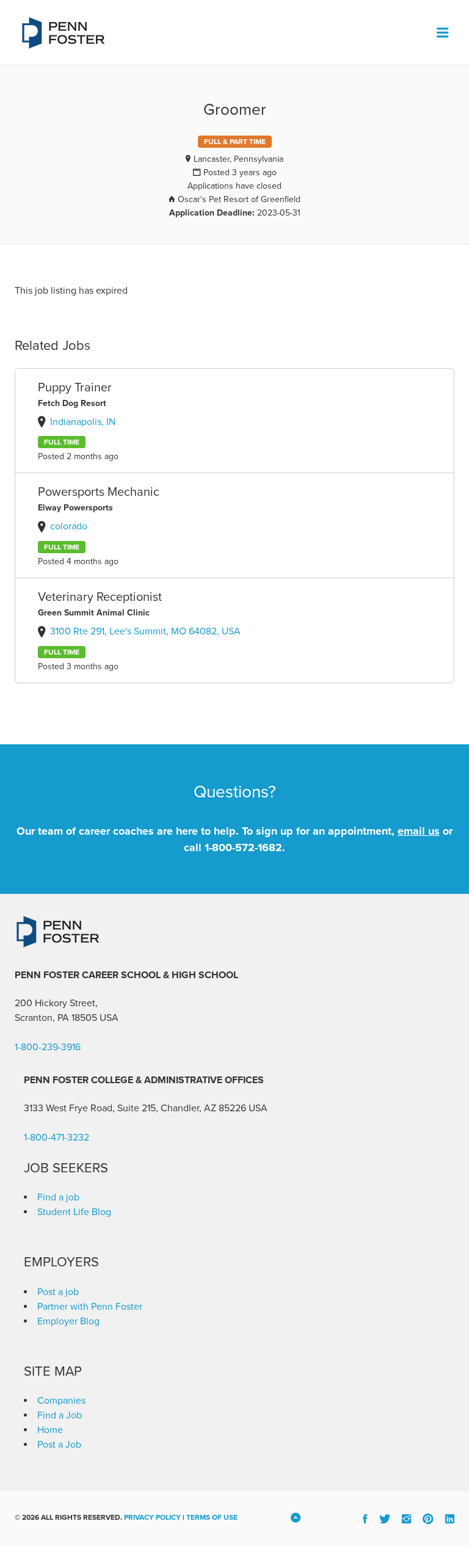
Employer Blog (68, 1321)
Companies (61, 1401)
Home (50, 1430)
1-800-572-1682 (243, 847)
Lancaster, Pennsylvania (238, 159)
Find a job (58, 1197)
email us (419, 831)
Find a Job (59, 1415)
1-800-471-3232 (56, 1137)
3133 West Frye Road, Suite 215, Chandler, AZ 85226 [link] (135, 1108)
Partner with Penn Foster (89, 1307)
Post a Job (59, 1445)
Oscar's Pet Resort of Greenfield (239, 199)
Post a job (58, 1292)
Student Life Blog (74, 1212)
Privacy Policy (152, 1517)
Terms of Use (212, 1517)
